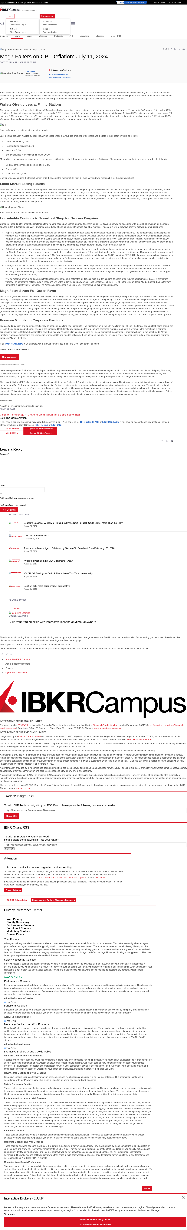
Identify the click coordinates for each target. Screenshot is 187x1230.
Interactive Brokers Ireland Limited (95, 1225)
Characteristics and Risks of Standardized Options (62, 877)
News (17, 36)
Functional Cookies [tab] (19, 928)
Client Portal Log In (18, 23)
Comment (4, 454)
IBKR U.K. (56, 425)
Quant (29, 36)
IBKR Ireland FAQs (89, 422)
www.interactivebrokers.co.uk (108, 728)
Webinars (43, 36)
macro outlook (73, 415)
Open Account (47, 16)
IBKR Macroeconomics (58, 75)
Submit (147, 1188)
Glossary (100, 36)
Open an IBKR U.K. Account (40, 433)
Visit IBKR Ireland (12, 429)
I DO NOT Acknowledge (16, 900)
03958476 (23, 725)
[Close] (183, 795)
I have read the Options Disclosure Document (53, 900)
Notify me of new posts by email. (13, 505)
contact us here (23, 788)
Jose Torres (30, 71)
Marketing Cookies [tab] (18, 931)
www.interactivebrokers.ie (139, 739)
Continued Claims (36, 415)
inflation (50, 415)
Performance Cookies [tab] (20, 925)
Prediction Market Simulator (132, 2)
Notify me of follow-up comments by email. (17, 498)
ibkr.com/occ (101, 877)
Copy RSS (11, 816)
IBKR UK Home (175, 2)
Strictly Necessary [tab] (18, 922)
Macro (17, 608)
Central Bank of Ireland (29, 736)
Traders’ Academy (14, 344)
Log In (10, 16)
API (71, 36)
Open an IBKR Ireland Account (41, 429)
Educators (84, 36)
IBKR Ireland (41, 425)
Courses (4, 36)
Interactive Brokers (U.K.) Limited (95, 1219)
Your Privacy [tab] (15, 919)
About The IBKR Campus (17, 659)
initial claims (60, 415)
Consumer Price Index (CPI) (13, 415)
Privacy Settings (13, 890)
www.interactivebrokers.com (60, 77)
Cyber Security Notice (16, 672)
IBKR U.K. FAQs (110, 422)
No (14, 1002)
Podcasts (58, 36)
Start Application (50, 23)
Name (2, 485)
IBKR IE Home (159, 2)
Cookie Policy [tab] (15, 934)
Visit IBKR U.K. (12, 433)
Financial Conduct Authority (106, 725)
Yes (8, 1002)
